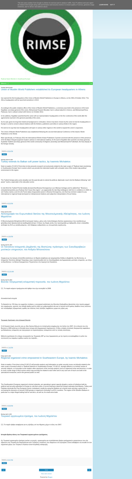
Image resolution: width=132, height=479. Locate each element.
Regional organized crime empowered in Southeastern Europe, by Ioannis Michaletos (44, 358)
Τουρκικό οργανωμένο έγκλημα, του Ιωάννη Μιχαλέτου (29, 416)
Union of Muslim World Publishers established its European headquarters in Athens (43, 89)
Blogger (50, 477)
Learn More (103, 5)
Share (4, 154)
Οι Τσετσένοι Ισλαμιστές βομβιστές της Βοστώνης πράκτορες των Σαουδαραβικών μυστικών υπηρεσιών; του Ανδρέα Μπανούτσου (43, 248)
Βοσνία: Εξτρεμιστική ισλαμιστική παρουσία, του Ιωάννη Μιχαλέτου (35, 281)
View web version (46, 473)
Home (46, 470)
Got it (112, 5)
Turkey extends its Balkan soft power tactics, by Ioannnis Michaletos (35, 161)
